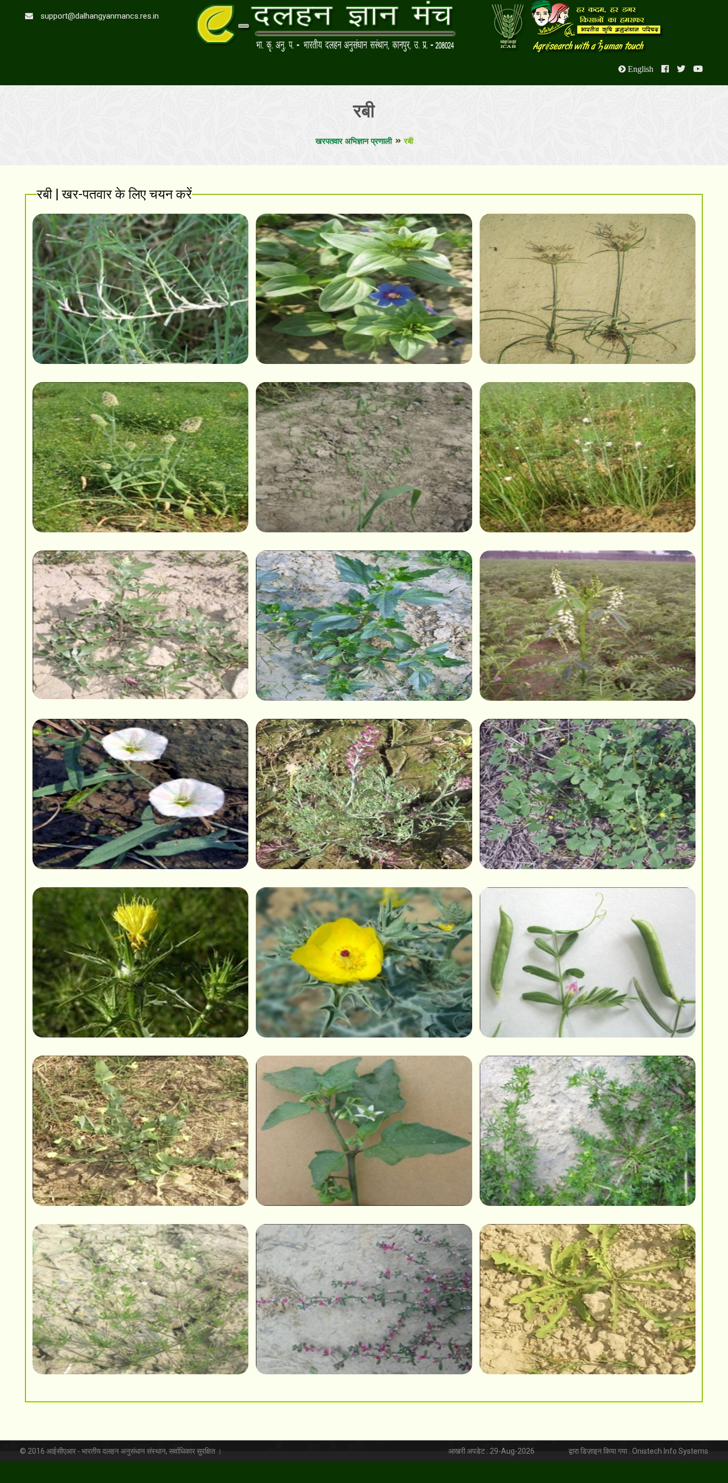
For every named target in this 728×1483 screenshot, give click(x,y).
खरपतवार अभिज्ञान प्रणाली (354, 141)
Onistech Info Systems (670, 1451)
